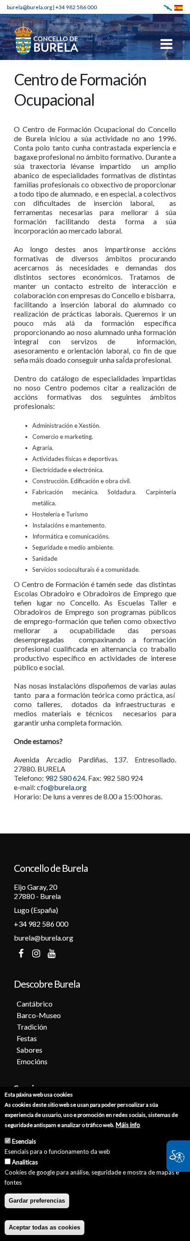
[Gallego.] (167, 7)
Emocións (32, 1061)
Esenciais (24, 1141)
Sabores (29, 1049)
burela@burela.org (29, 7)
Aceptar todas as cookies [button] (44, 1227)
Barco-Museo (39, 1015)
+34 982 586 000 (76, 7)
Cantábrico (35, 1003)
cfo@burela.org (62, 787)
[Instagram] (36, 953)
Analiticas (25, 1162)
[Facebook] (21, 953)
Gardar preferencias (37, 1200)
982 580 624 (65, 777)
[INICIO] (46, 38)
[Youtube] (51, 953)
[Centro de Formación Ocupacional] (178, 7)
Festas (27, 1038)
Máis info (128, 1124)
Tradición (32, 1026)
